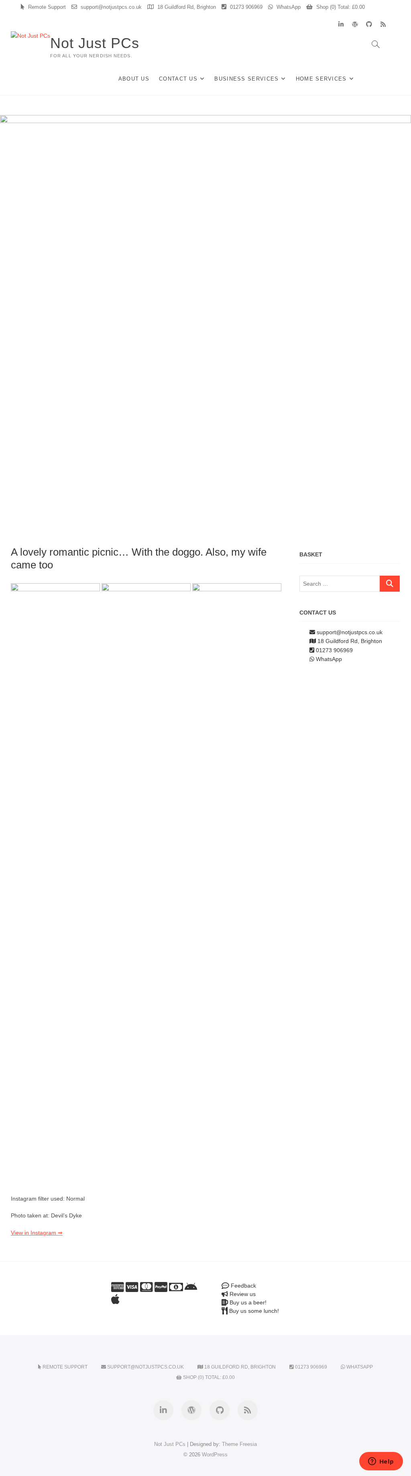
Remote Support (46, 7)
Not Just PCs (94, 43)
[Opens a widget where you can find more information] (381, 1462)
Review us (242, 1294)
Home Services (321, 79)
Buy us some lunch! (253, 1311)
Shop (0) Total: (340, 7)
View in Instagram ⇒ (37, 1232)
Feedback (242, 1285)
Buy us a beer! (247, 1302)
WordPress (215, 1455)
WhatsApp (288, 7)
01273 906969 (245, 7)
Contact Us (178, 79)
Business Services (246, 79)
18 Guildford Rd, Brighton (186, 7)
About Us (133, 79)
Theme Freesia (239, 1444)
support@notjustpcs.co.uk (110, 7)
